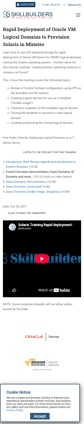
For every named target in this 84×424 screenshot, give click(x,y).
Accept (40, 416)
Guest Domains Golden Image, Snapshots (33, 191)
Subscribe (27, 4)
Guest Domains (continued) (24, 186)
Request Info (74, 5)
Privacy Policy (14, 410)
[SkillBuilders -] (28, 15)
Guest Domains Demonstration (26, 182)
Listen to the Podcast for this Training (49, 152)
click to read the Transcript (27, 213)
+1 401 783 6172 (51, 5)
